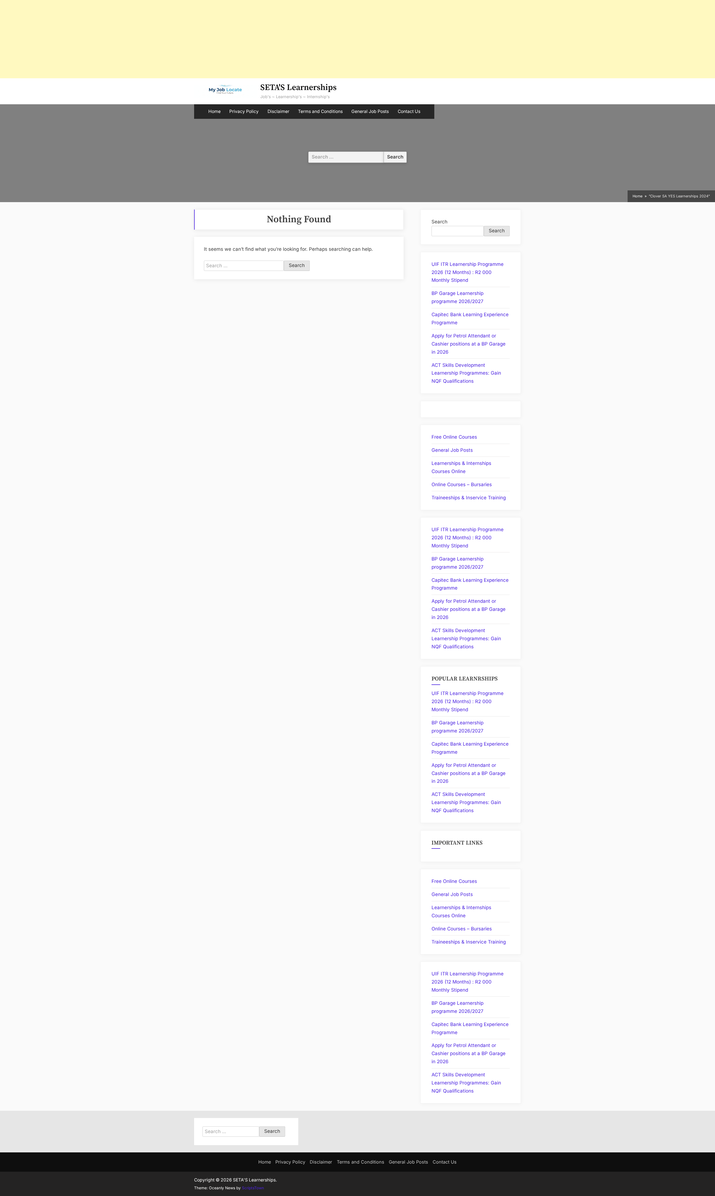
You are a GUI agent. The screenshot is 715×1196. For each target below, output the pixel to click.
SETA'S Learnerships (298, 87)
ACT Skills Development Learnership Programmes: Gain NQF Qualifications (466, 373)
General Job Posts (370, 111)
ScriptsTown (253, 1188)
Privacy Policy (244, 111)
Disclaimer (278, 111)
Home (214, 111)
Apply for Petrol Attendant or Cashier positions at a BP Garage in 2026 (469, 344)
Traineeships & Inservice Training (469, 497)
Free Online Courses (454, 437)
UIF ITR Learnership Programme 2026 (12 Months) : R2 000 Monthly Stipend (468, 272)
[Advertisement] (167, 39)
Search (439, 221)
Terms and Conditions (320, 111)
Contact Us (409, 111)
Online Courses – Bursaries (462, 484)
